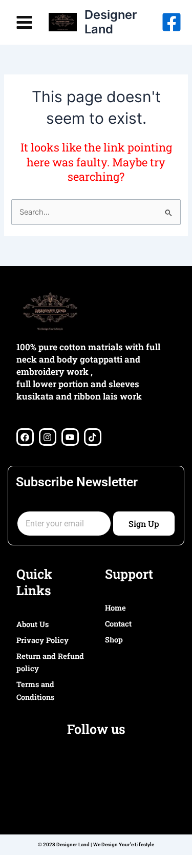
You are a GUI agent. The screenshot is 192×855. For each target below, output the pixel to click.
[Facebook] (171, 22)
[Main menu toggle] (24, 22)
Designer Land (110, 21)
